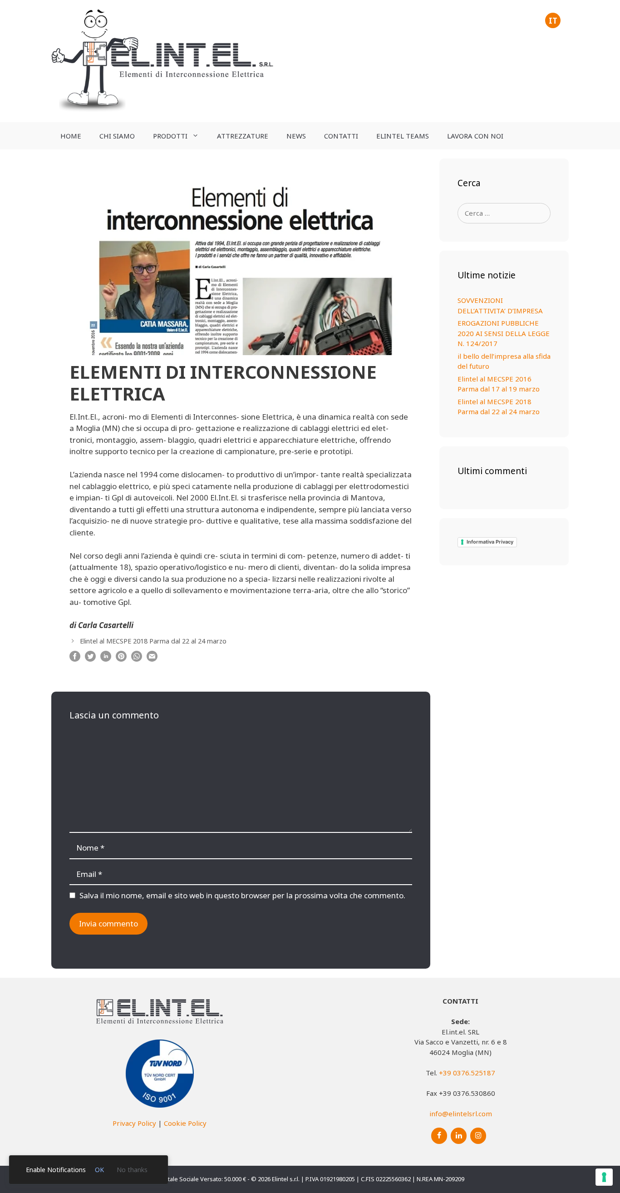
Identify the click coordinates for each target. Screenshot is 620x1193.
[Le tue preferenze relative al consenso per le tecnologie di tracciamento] (604, 1177)
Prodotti (170, 135)
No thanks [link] (132, 1169)
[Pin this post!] (121, 658)
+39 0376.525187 (467, 1072)
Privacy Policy (134, 1123)
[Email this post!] (152, 658)
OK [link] (99, 1169)
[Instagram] (478, 1136)
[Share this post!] (74, 658)
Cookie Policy (185, 1123)
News (296, 135)
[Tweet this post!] (90, 658)
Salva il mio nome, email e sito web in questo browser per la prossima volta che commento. (242, 895)
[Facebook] (439, 1136)
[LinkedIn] (459, 1136)
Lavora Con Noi (475, 135)
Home (70, 135)
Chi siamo (117, 135)
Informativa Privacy (490, 542)
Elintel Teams (402, 135)
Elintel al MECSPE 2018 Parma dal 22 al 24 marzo (153, 641)
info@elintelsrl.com (460, 1113)
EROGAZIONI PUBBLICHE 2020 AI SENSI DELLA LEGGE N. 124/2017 (504, 333)
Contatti (341, 135)
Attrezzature (242, 135)
